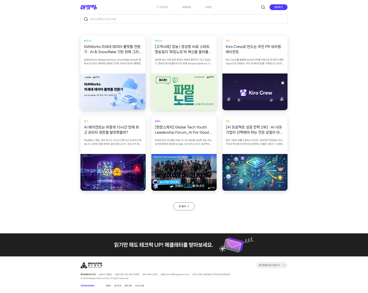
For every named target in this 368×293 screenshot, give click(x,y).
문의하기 (278, 7)
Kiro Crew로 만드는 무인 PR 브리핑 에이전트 (253, 49)
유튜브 (108, 286)
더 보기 (182, 206)
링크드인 (117, 286)
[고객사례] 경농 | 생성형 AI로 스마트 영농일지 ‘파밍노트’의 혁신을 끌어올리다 (183, 49)
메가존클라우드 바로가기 (269, 265)
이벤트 (208, 7)
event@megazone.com (177, 274)
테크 (228, 41)
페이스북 (128, 286)
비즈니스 (87, 41)
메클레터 (186, 7)
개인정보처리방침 (87, 286)
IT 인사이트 (162, 7)
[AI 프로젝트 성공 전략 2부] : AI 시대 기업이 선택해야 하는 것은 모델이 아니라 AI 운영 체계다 (254, 130)
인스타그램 (139, 286)
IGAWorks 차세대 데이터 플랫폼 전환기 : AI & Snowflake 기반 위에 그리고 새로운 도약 (113, 49)
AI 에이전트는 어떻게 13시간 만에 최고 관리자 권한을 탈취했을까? (111, 129)
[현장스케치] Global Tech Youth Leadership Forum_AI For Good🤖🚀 (182, 130)
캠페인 (157, 121)
